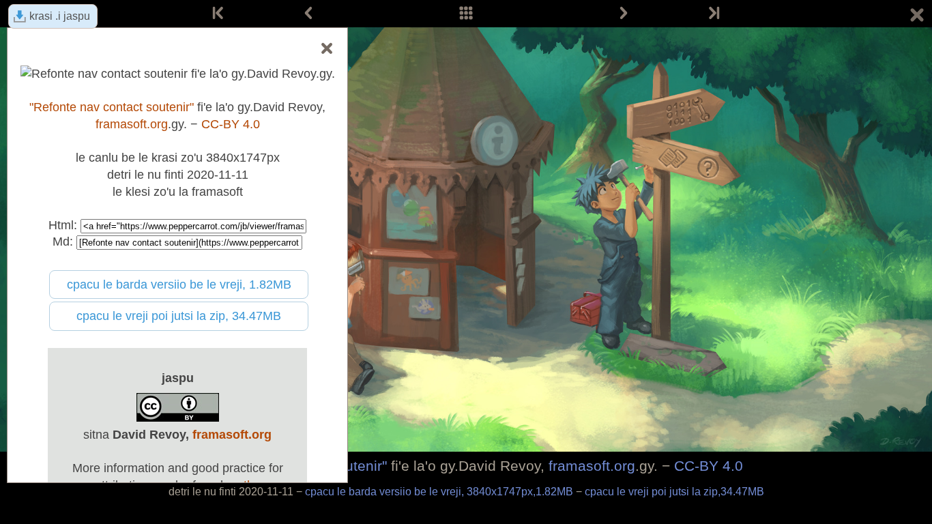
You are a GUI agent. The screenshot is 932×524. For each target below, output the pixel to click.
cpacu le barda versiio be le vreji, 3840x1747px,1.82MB (440, 491)
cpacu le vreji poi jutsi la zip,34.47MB (674, 491)
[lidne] (308, 13)
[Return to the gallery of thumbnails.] (917, 17)
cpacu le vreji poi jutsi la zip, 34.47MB (178, 316)
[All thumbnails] (466, 13)
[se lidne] (623, 13)
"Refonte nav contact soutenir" (111, 107)
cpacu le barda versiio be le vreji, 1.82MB (179, 284)
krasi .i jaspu (59, 16)
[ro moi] (713, 13)
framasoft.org (592, 466)
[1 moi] (219, 13)
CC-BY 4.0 (708, 466)
